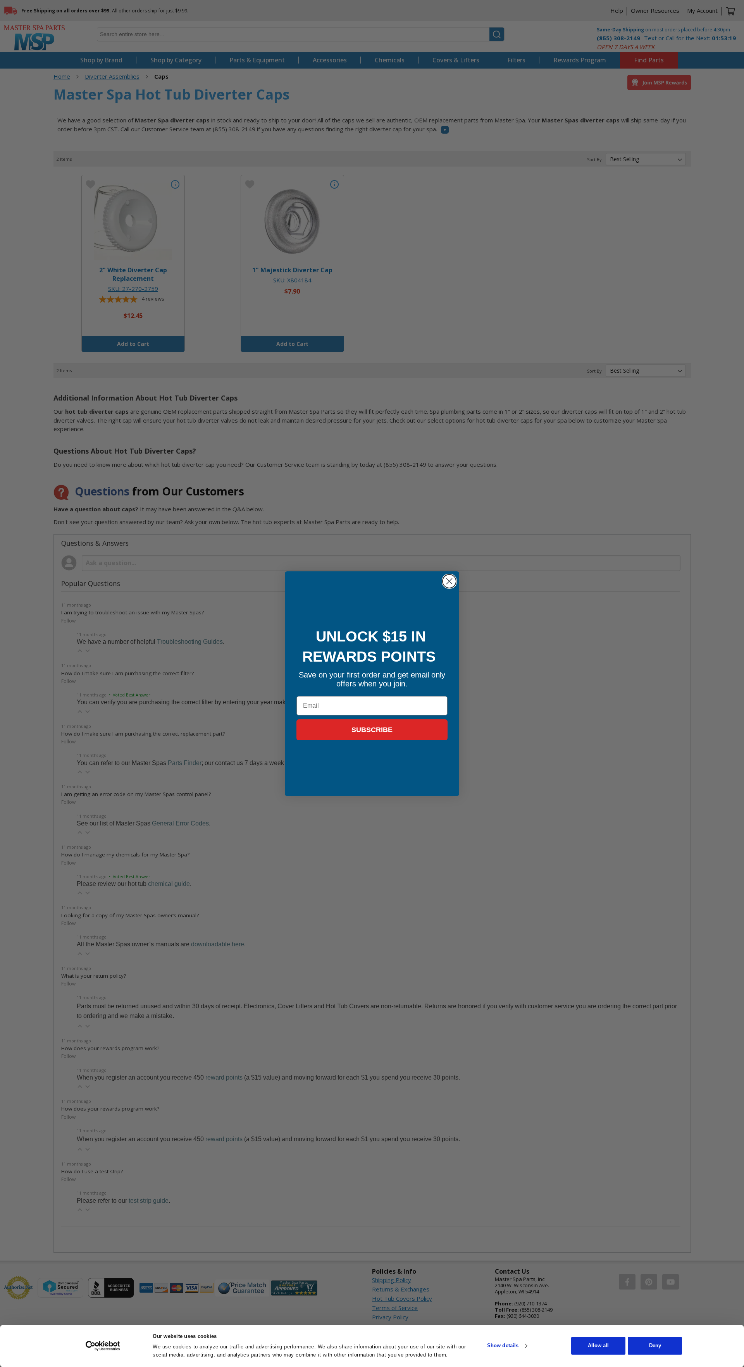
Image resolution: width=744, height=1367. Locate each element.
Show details (502, 1346)
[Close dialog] (449, 581)
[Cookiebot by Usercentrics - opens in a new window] (103, 1346)
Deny (655, 1346)
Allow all (598, 1346)
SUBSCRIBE (372, 730)
